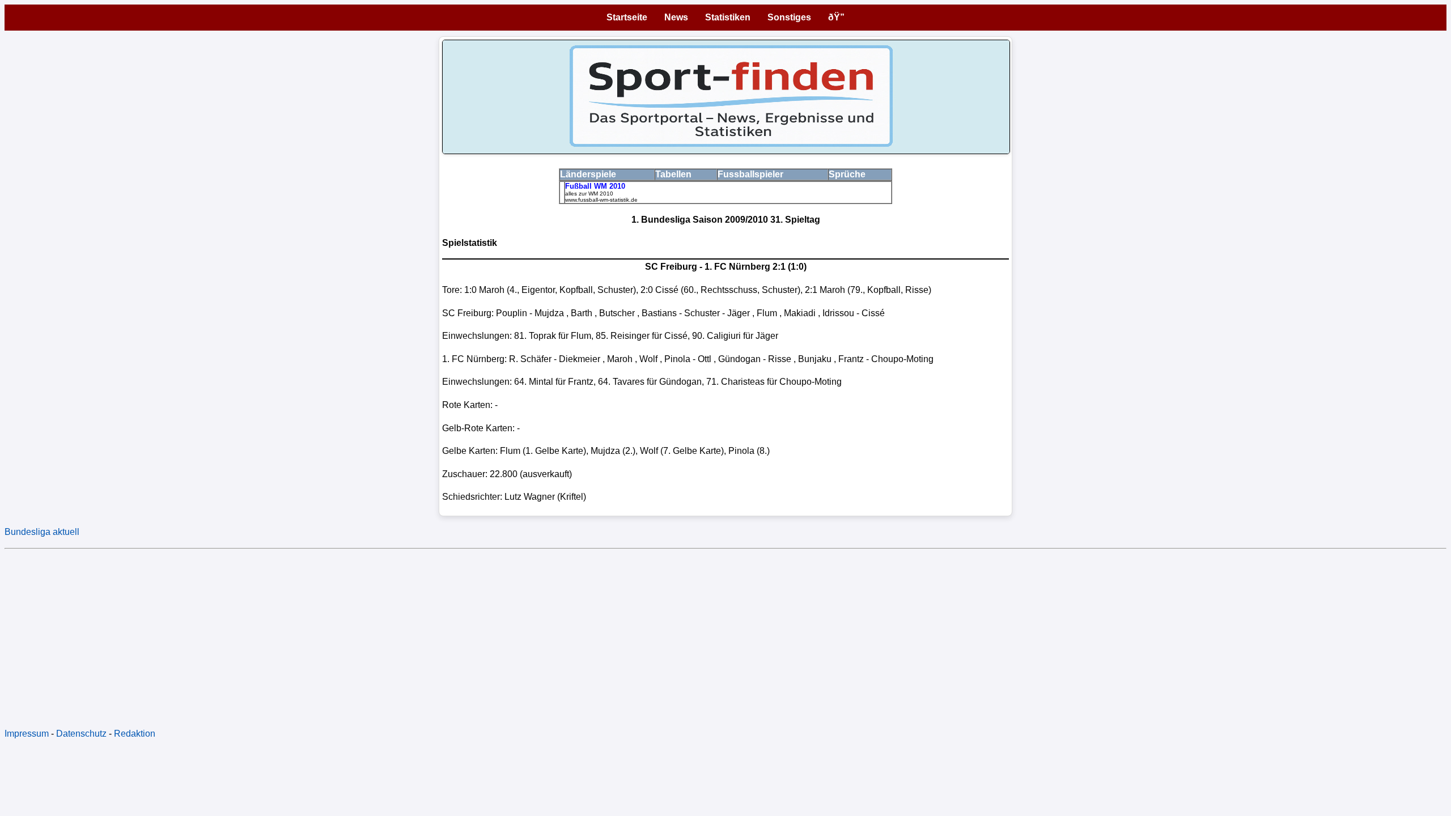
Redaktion (134, 733)
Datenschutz (81, 733)
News (676, 17)
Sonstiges (789, 17)
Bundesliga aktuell (42, 532)
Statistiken (727, 17)
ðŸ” (836, 17)
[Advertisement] (345, 633)
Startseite (626, 17)
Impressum (27, 733)
